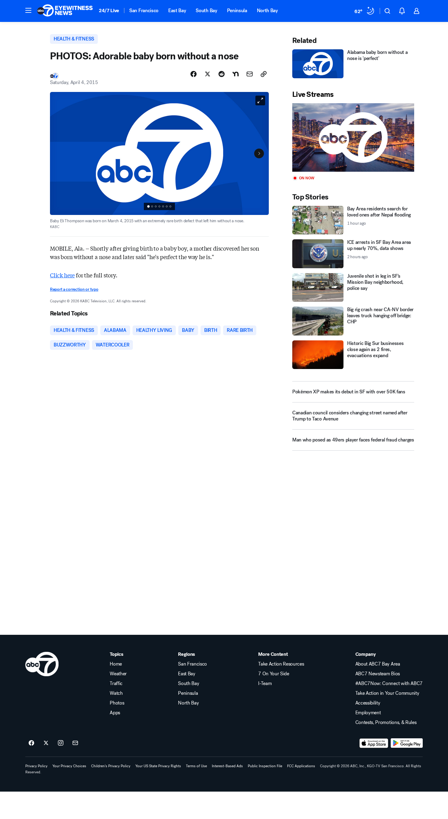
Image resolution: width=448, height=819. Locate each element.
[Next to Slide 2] (259, 153)
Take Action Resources (281, 664)
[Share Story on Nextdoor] (235, 74)
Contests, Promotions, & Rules (386, 722)
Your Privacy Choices (69, 766)
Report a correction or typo (74, 289)
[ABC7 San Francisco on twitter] (46, 743)
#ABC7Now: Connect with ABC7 (389, 683)
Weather (118, 673)
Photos (117, 703)
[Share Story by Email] (249, 74)
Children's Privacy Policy (110, 766)
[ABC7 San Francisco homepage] (65, 11)
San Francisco (143, 10)
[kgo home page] (42, 664)
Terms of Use (196, 766)
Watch (116, 693)
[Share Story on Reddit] (221, 74)
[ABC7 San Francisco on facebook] (31, 743)
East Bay (177, 10)
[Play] (353, 137)
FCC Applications (301, 766)
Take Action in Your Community (387, 693)
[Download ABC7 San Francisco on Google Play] (407, 743)
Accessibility (367, 703)
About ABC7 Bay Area (377, 664)
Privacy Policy (36, 766)
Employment (368, 712)
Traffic (116, 683)
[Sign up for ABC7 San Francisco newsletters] (75, 743)
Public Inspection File (265, 766)
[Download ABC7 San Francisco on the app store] (374, 743)
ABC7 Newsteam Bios (377, 673)
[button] (28, 10)
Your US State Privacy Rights (158, 766)
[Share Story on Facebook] (193, 74)
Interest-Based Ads (227, 766)
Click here (62, 275)
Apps (115, 712)
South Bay (206, 10)
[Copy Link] (263, 74)
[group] (159, 206)
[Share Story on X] (207, 74)
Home (116, 664)
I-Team (265, 683)
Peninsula (237, 10)
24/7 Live (109, 10)
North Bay (267, 10)
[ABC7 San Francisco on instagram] (61, 743)
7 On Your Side (273, 673)
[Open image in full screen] (260, 100)
